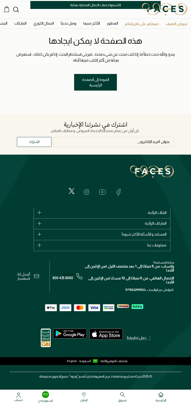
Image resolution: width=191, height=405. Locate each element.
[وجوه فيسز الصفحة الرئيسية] (164, 9)
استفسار (23, 278)
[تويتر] (72, 191)
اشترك (34, 141)
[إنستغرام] (87, 192)
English (72, 361)
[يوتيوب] (102, 192)
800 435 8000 (62, 278)
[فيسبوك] (118, 192)
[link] (20, 23)
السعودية (85, 361)
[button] (177, 24)
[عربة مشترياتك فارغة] (7, 9)
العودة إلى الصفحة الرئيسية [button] (95, 82)
